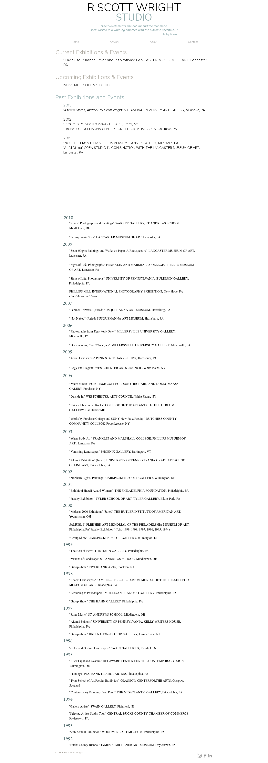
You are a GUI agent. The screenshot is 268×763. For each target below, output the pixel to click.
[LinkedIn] (210, 755)
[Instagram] (199, 755)
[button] (153, 43)
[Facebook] (204, 755)
